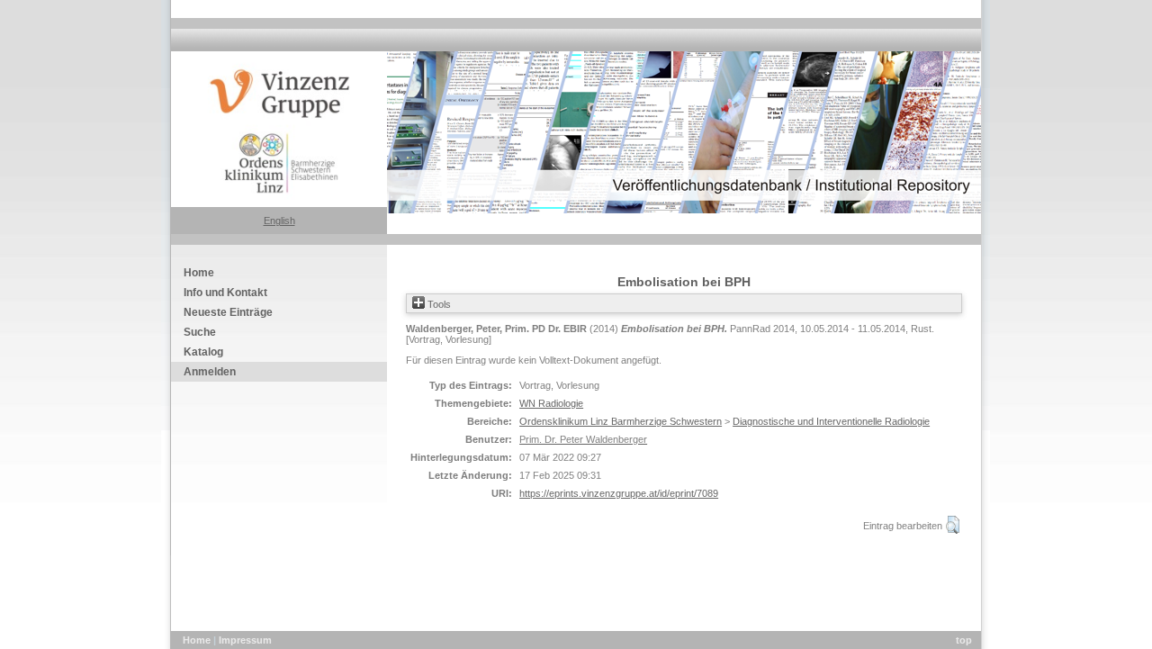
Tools (438, 304)
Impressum (245, 640)
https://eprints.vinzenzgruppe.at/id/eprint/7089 (618, 493)
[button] (952, 525)
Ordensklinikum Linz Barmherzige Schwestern (620, 421)
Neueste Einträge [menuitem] (228, 312)
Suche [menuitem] (200, 332)
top (964, 640)
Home (198, 640)
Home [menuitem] (199, 272)
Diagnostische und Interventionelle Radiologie (831, 421)
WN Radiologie (551, 403)
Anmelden (210, 371)
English (279, 220)
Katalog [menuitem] (203, 352)
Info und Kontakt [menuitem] (225, 292)
